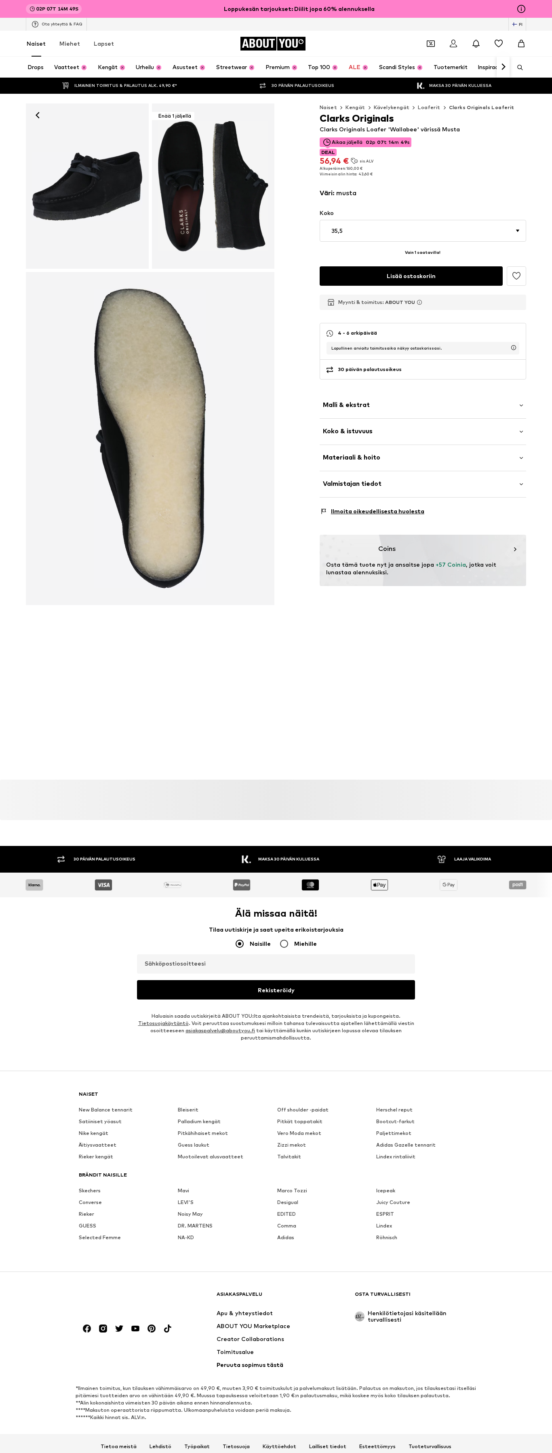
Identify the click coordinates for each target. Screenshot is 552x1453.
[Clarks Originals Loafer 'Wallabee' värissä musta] (150, 438)
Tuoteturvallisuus (430, 1446)
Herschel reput (394, 1110)
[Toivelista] (499, 44)
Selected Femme (100, 1237)
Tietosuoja (236, 1446)
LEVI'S (186, 1202)
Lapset (104, 43)
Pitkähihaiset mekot (203, 1133)
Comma (286, 1226)
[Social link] (87, 1328)
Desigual (287, 1202)
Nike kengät (93, 1133)
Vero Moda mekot (299, 1133)
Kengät (355, 107)
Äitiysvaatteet (97, 1145)
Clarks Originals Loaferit (481, 107)
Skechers (90, 1190)
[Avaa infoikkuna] (521, 9)
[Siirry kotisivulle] (122, 1298)
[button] (423, 231)
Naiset (36, 43)
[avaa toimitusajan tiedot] (513, 347)
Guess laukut (193, 1145)
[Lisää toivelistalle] (516, 276)
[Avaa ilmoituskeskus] (476, 44)
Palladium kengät (199, 1121)
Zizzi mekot (291, 1145)
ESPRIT (385, 1214)
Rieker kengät (96, 1157)
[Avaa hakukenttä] (517, 67)
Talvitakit (289, 1157)
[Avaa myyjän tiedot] (419, 302)
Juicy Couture (393, 1202)
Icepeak (385, 1190)
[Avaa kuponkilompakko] (431, 44)
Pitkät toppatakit (299, 1121)
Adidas (285, 1237)
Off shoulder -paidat (303, 1110)
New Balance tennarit (106, 1110)
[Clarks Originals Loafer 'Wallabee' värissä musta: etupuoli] (87, 186)
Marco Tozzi (292, 1190)
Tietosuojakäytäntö (163, 1023)
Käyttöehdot (279, 1446)
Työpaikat (197, 1446)
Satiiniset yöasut (100, 1121)
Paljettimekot (393, 1133)
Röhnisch (386, 1237)
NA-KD (186, 1237)
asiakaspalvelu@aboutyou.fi (220, 1030)
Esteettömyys (377, 1446)
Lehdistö (160, 1446)
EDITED (286, 1214)
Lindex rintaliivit (395, 1157)
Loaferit (429, 107)
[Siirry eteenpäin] (503, 67)
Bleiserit (188, 1110)
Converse (90, 1202)
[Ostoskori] (521, 44)
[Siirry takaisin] (37, 115)
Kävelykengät (392, 107)
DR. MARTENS (195, 1226)
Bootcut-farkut (395, 1121)
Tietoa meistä (119, 1446)
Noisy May (190, 1214)
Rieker (86, 1214)
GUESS (87, 1226)
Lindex (384, 1226)
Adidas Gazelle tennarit (406, 1145)
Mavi (183, 1190)
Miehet (69, 43)
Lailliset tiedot (327, 1446)
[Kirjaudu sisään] (453, 44)
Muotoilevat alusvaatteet (210, 1157)
